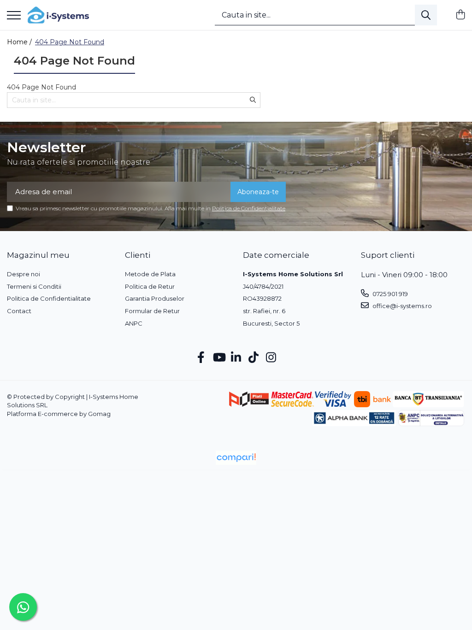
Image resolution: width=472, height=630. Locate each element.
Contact (19, 311)
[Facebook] (201, 358)
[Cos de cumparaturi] (460, 15)
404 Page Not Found (69, 42)
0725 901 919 (389, 293)
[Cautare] (426, 15)
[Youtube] (219, 358)
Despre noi (23, 274)
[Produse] (14, 16)
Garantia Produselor (154, 298)
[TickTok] (254, 358)
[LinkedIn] (236, 358)
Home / (20, 42)
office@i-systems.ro (401, 305)
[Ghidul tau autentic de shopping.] (236, 458)
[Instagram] (271, 358)
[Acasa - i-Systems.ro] (58, 15)
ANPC (133, 323)
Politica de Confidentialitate (248, 208)
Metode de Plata (150, 274)
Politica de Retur (150, 286)
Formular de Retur (152, 311)
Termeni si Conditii (34, 286)
